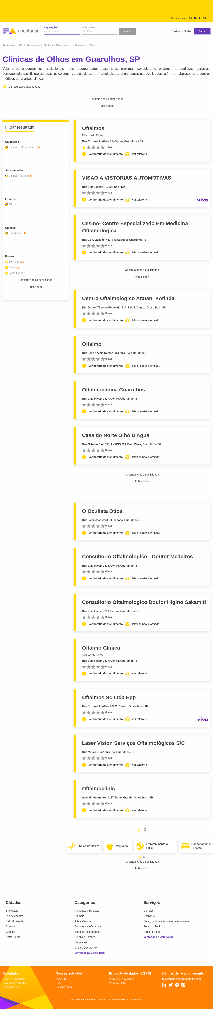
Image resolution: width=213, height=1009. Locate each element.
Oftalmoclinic (98, 788)
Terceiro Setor (151, 931)
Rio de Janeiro (14, 916)
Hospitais (149, 916)
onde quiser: (89, 27)
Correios (148, 910)
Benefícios (81, 942)
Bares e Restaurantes (87, 931)
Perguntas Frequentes (14, 983)
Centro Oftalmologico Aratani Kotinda (128, 298)
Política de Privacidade (121, 979)
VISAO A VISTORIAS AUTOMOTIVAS (126, 178)
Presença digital (64, 987)
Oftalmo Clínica (101, 648)
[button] (140, 857)
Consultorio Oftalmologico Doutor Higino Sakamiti (144, 602)
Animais (79, 916)
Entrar (202, 31)
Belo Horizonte (14, 921)
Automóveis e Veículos (88, 926)
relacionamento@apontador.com (181, 979)
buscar (127, 31)
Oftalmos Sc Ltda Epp (109, 697)
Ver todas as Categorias (90, 952)
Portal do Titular (117, 983)
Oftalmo (92, 344)
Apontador (8, 45)
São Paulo (12, 910)
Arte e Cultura (83, 921)
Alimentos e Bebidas (87, 910)
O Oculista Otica (102, 511)
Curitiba (10, 931)
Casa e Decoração (86, 947)
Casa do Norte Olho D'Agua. (116, 435)
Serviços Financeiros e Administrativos (166, 921)
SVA (58, 983)
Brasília (10, 926)
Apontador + (62, 979)
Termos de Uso (10, 987)
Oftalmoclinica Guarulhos (113, 390)
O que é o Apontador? (14, 979)
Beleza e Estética (85, 937)
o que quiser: (51, 27)
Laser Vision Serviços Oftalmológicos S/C (133, 743)
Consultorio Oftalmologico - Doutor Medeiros (137, 556)
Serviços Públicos (154, 926)
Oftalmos (93, 128)
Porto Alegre (13, 937)
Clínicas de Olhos (92, 135)
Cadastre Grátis (181, 31)
